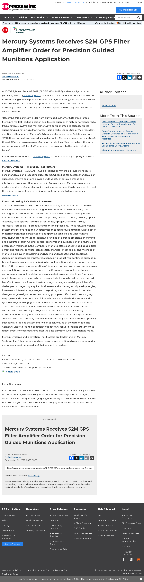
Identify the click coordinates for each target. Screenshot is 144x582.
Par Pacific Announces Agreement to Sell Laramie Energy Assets (121, 144)
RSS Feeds (79, 528)
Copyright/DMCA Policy (37, 570)
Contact (126, 2)
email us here (109, 105)
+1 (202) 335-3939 (75, 2)
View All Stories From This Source (119, 150)
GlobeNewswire (10, 76)
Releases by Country (56, 534)
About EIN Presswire (127, 516)
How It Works (8, 515)
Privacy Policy (60, 570)
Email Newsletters (133, 23)
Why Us (5, 520)
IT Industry (34, 475)
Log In (139, 2)
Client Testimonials (107, 530)
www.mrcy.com (31, 95)
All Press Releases (59, 515)
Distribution (8, 530)
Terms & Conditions (11, 570)
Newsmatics (113, 570)
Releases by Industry (56, 526)
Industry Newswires (35, 530)
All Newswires (33, 515)
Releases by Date (59, 549)
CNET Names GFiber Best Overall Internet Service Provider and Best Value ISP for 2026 (119, 124)
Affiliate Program (82, 523)
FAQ (100, 515)
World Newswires (34, 520)
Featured (54, 520)
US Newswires (33, 525)
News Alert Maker (83, 538)
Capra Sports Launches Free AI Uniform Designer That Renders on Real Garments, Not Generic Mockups (120, 135)
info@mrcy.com (11, 160)
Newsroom (127, 528)
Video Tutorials (105, 525)
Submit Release (128, 10)
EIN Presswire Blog (131, 523)
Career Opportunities (129, 539)
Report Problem (106, 536)
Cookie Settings (10, 574)
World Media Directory (105, 23)
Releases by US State (57, 542)
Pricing (103, 2)
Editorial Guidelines (107, 520)
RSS (120, 23)
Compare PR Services (8, 537)
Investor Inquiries (130, 533)
